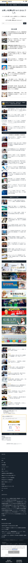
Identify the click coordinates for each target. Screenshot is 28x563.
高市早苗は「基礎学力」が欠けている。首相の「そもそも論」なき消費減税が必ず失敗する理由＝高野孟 (17, 174)
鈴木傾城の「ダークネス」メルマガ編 (15, 510)
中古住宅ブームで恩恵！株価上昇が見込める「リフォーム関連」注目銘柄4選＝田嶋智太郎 (16, 201)
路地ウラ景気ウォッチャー (7, 481)
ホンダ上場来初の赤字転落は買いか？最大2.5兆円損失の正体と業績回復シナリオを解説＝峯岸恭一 (17, 232)
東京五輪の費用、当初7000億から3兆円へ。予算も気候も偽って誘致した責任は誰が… (17, 380)
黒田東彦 (8, 500)
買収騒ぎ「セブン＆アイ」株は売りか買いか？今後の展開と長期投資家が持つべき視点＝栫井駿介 (17, 67)
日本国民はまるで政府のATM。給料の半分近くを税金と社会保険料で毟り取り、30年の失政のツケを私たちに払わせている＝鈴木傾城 (17, 162)
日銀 (16, 513)
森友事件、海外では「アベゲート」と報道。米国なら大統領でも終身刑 (17, 350)
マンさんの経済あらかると (7, 511)
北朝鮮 (24, 506)
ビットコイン (21, 500)
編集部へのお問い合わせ (6, 438)
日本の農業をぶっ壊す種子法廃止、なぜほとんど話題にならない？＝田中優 (17, 403)
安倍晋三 (15, 498)
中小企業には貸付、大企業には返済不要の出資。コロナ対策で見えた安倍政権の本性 (16, 368)
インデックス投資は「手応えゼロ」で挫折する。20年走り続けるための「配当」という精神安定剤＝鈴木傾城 (17, 192)
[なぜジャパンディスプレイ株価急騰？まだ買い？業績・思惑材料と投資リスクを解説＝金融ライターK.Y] (4, 256)
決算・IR (3, 469)
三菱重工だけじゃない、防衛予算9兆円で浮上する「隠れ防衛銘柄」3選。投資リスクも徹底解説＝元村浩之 (17, 219)
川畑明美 (11, 498)
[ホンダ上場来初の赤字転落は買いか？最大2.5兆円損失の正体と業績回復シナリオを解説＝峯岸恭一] (4, 232)
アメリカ (10, 503)
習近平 (4, 515)
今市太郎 (7, 501)
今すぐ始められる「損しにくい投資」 (15, 2)
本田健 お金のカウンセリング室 (8, 486)
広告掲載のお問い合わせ (6, 437)
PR (2, 490)
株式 (6, 4)
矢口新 (24, 510)
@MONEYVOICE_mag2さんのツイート (14, 443)
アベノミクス (20, 511)
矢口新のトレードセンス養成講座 (8, 477)
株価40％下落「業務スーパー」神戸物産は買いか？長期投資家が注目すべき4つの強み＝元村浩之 (17, 207)
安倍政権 (15, 511)
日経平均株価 (5, 505)
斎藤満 (18, 508)
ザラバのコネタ (5, 488)
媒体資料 (3, 436)
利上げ (12, 501)
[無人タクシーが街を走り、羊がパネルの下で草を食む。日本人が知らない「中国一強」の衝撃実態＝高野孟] (5, 40)
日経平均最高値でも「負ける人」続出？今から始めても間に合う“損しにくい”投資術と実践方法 (17, 54)
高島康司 (18, 498)
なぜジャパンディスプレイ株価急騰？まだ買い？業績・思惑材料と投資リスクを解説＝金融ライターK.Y (17, 256)
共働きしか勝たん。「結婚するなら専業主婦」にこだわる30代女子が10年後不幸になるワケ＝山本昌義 (17, 74)
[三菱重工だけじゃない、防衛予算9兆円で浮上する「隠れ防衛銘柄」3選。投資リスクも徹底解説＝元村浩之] (4, 220)
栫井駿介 (7, 503)
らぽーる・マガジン (5, 498)
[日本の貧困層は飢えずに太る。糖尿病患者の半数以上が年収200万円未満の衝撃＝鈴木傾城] (5, 33)
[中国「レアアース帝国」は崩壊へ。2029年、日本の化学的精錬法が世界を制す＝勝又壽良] (4, 214)
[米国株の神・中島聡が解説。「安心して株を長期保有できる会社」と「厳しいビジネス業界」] (5, 94)
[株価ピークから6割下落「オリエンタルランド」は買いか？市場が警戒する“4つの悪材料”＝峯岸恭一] (4, 244)
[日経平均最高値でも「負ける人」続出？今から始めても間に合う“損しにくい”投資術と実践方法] (5, 53)
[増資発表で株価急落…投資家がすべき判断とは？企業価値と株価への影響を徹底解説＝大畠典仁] (4, 238)
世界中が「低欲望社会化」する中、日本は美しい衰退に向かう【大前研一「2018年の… (17, 392)
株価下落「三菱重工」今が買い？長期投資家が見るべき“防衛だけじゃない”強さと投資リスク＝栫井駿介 (17, 156)
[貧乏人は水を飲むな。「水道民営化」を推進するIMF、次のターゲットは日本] (5, 60)
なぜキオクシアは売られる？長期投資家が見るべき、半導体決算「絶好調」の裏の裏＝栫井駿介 (17, 168)
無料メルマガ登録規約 (6, 416)
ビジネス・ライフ (21, 4)
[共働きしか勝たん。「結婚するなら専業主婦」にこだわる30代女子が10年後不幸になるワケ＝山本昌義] (5, 74)
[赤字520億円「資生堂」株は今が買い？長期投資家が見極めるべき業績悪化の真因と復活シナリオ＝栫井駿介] (5, 87)
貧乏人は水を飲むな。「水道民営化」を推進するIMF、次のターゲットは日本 (17, 59)
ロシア (17, 500)
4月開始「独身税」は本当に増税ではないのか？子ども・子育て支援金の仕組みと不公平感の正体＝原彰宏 (17, 250)
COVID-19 (14, 503)
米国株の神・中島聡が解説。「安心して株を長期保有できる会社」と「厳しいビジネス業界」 (17, 94)
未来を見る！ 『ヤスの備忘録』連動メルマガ (13, 506)
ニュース (2, 4)
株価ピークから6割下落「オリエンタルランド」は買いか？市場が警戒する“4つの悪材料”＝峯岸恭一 (17, 244)
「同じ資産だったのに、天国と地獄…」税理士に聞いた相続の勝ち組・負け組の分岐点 (17, 81)
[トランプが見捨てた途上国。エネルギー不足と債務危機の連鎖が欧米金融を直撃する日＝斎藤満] (4, 226)
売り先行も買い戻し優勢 (6, 523)
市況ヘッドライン (5, 471)
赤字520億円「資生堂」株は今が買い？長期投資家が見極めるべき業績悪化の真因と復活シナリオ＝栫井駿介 (17, 87)
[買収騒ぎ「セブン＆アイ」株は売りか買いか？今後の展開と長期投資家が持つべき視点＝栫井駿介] (5, 67)
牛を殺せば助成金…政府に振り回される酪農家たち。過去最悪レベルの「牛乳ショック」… (17, 356)
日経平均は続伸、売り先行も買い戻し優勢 (10, 525)
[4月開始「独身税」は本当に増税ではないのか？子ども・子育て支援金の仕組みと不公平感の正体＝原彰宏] (4, 250)
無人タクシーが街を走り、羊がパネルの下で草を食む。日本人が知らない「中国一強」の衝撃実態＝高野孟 (17, 40)
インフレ (14, 508)
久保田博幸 (19, 503)
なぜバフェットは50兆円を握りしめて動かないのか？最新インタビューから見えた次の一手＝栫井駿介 (17, 128)
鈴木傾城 (14, 500)
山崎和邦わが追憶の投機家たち (7, 473)
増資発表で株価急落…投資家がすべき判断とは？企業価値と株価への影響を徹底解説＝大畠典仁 (17, 238)
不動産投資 (15, 4)
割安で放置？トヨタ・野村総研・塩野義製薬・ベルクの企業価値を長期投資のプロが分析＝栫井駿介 (17, 180)
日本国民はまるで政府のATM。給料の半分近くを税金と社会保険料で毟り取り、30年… (17, 374)
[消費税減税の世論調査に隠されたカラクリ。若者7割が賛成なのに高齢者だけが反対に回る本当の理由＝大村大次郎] (5, 47)
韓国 (10, 501)
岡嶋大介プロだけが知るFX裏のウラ (8, 475)
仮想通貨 (6, 510)
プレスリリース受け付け (6, 440)
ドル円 (21, 498)
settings (7, 554)
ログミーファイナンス (9, 513)
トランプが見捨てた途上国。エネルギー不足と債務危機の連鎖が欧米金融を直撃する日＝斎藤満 (17, 225)
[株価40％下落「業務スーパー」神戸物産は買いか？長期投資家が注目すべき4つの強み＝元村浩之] (4, 208)
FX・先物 (10, 4)
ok (13, 552)
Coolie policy (14, 549)
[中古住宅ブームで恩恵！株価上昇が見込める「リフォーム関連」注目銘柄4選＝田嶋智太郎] (4, 201)
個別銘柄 (9, 505)
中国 (24, 511)
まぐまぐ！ (22, 539)
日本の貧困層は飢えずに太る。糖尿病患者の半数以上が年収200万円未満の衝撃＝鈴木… (17, 386)
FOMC (22, 503)
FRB (13, 511)
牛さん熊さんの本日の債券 (17, 505)
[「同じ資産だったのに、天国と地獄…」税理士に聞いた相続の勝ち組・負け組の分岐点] (5, 80)
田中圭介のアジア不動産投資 (7, 479)
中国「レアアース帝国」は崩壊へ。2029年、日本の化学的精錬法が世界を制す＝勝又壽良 (17, 213)
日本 (11, 500)
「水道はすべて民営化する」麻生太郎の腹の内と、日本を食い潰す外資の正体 (17, 397)
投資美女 (3, 484)
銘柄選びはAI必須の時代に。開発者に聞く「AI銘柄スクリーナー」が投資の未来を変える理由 (15, 103)
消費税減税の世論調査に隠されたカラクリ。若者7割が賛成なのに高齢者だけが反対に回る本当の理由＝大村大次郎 (17, 47)
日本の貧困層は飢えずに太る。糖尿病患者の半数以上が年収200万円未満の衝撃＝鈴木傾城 (17, 33)
